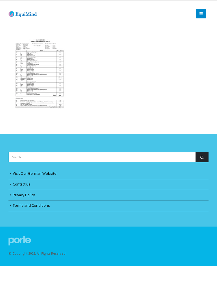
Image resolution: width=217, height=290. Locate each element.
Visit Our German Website (35, 173)
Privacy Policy (24, 195)
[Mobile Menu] (201, 13)
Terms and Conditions (31, 205)
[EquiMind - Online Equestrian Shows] (24, 13)
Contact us (22, 184)
